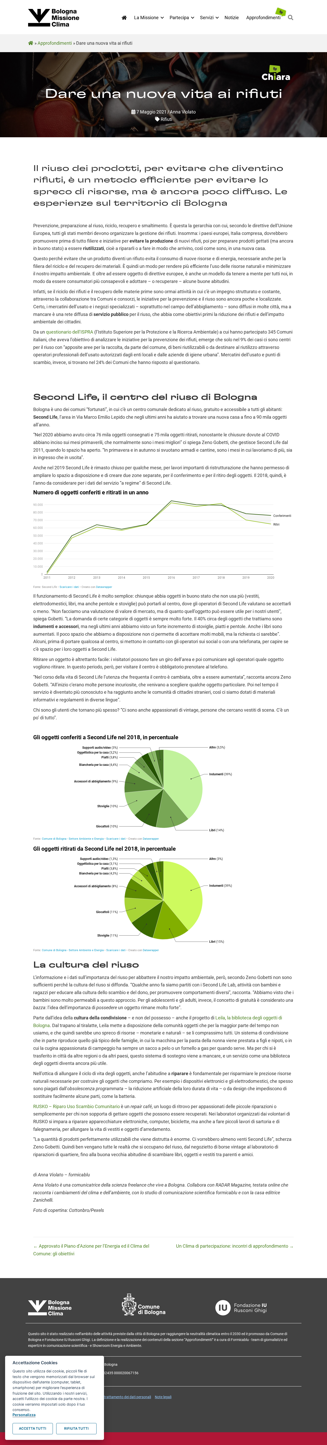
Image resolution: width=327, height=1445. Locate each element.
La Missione (146, 17)
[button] (162, 18)
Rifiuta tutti (76, 1428)
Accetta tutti (32, 1428)
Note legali (163, 1397)
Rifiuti (166, 119)
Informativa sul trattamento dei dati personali (115, 1397)
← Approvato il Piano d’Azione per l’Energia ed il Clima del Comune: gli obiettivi (91, 1249)
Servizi (207, 17)
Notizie (232, 17)
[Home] (124, 18)
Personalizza (24, 1415)
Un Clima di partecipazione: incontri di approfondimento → (235, 1246)
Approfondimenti (263, 17)
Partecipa (179, 17)
